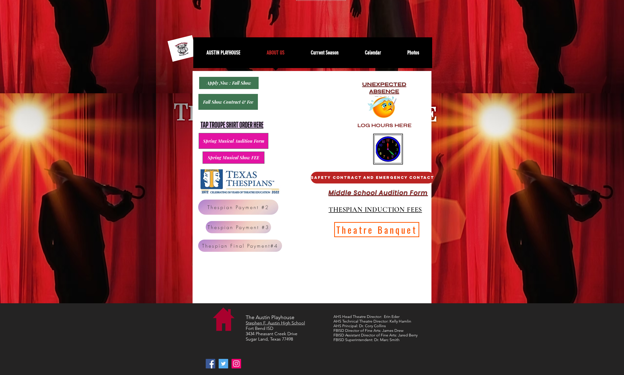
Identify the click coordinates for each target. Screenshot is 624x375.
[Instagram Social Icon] (236, 363)
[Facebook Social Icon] (210, 363)
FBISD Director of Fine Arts (356, 330)
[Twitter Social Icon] (223, 363)
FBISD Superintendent (352, 339)
